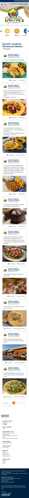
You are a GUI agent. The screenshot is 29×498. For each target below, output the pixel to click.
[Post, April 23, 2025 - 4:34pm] (14, 253)
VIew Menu (22, 117)
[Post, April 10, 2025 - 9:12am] (14, 286)
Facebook (2, 416)
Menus (17, 35)
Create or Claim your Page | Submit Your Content (10, 478)
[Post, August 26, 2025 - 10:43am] (14, 145)
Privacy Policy (8, 472)
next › (10, 405)
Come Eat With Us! (20, 362)
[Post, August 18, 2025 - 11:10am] (14, 184)
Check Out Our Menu (19, 328)
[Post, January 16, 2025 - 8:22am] (14, 352)
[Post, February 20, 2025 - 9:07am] (14, 318)
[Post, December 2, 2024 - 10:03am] (14, 386)
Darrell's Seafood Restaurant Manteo (12, 45)
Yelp (7, 416)
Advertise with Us (4, 480)
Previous (2, 31)
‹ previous (6, 403)
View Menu (22, 80)
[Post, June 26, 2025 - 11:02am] (14, 216)
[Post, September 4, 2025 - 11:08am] (14, 107)
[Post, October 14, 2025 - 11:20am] (14, 70)
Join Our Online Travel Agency (7, 479)
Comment (13, 80)
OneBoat (10, 485)
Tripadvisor (5, 416)
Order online (22, 263)
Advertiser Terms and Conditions (7, 482)
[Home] (18, 4)
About (7, 35)
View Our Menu (21, 155)
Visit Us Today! (21, 296)
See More (13, 97)
